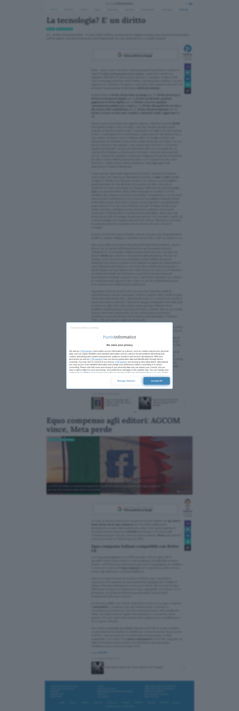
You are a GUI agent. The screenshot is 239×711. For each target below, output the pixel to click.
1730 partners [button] (86, 351)
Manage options (126, 381)
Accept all (156, 381)
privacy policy (156, 372)
